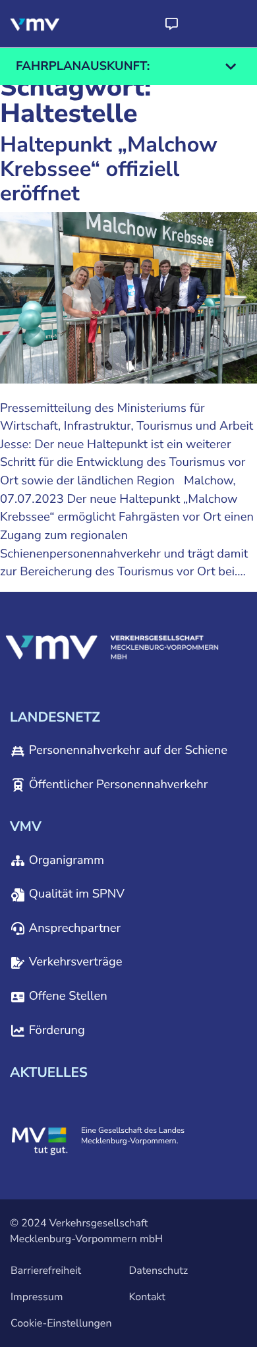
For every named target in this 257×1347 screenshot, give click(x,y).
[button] (171, 24)
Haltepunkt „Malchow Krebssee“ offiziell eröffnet (108, 169)
